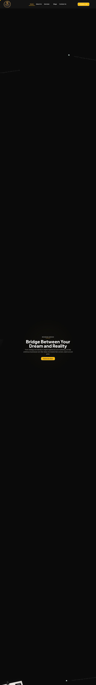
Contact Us (62, 4)
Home (32, 4)
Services (46, 4)
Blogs (55, 4)
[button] (47, 4)
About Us (39, 4)
